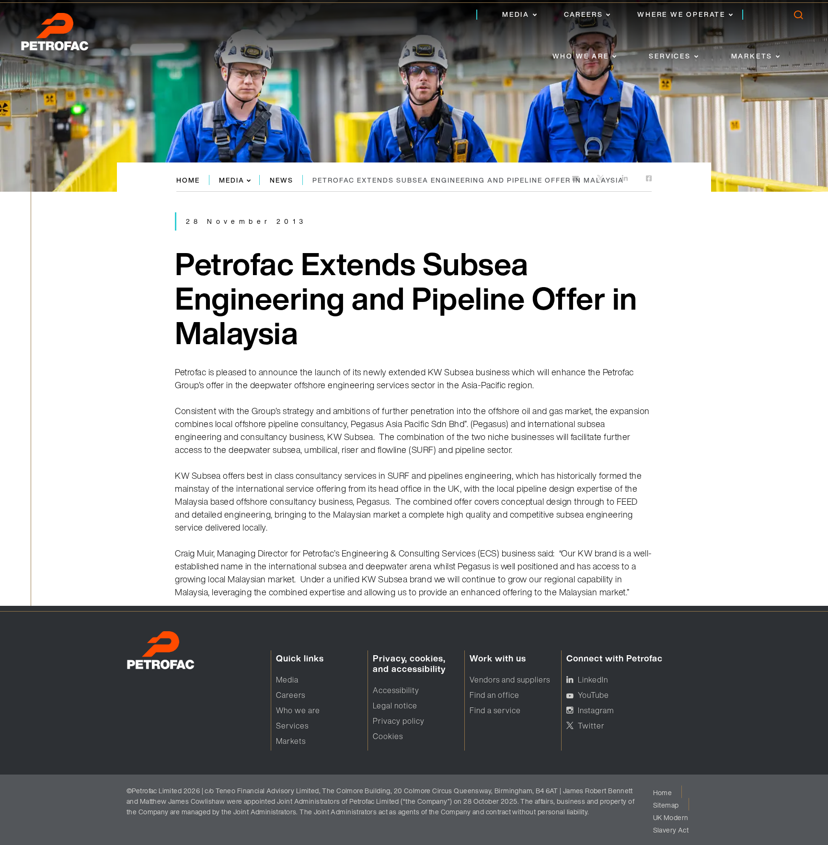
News (281, 180)
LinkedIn (593, 679)
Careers (583, 14)
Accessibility (396, 690)
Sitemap (666, 805)
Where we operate (681, 14)
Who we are (580, 56)
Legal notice (395, 705)
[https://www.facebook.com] (649, 179)
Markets (752, 56)
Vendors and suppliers (510, 679)
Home (188, 180)
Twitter (591, 725)
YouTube (593, 695)
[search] (798, 17)
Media (515, 14)
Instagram (596, 710)
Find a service (495, 710)
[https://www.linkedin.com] (625, 179)
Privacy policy (399, 721)
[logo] (65, 34)
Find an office (494, 695)
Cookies (388, 736)
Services (669, 56)
